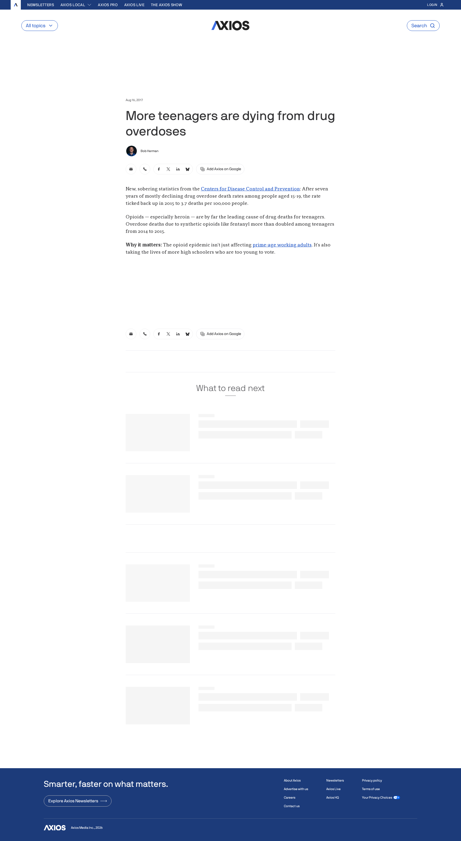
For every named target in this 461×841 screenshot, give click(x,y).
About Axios (292, 780)
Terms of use (371, 789)
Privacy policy (372, 780)
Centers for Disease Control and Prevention (250, 189)
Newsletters (40, 5)
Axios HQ (332, 797)
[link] (131, 169)
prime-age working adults (282, 245)
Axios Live (134, 5)
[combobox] (76, 5)
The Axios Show (166, 5)
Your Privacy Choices (377, 797)
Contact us (292, 806)
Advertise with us (296, 789)
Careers (289, 797)
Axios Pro (108, 5)
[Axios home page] (16, 5)
